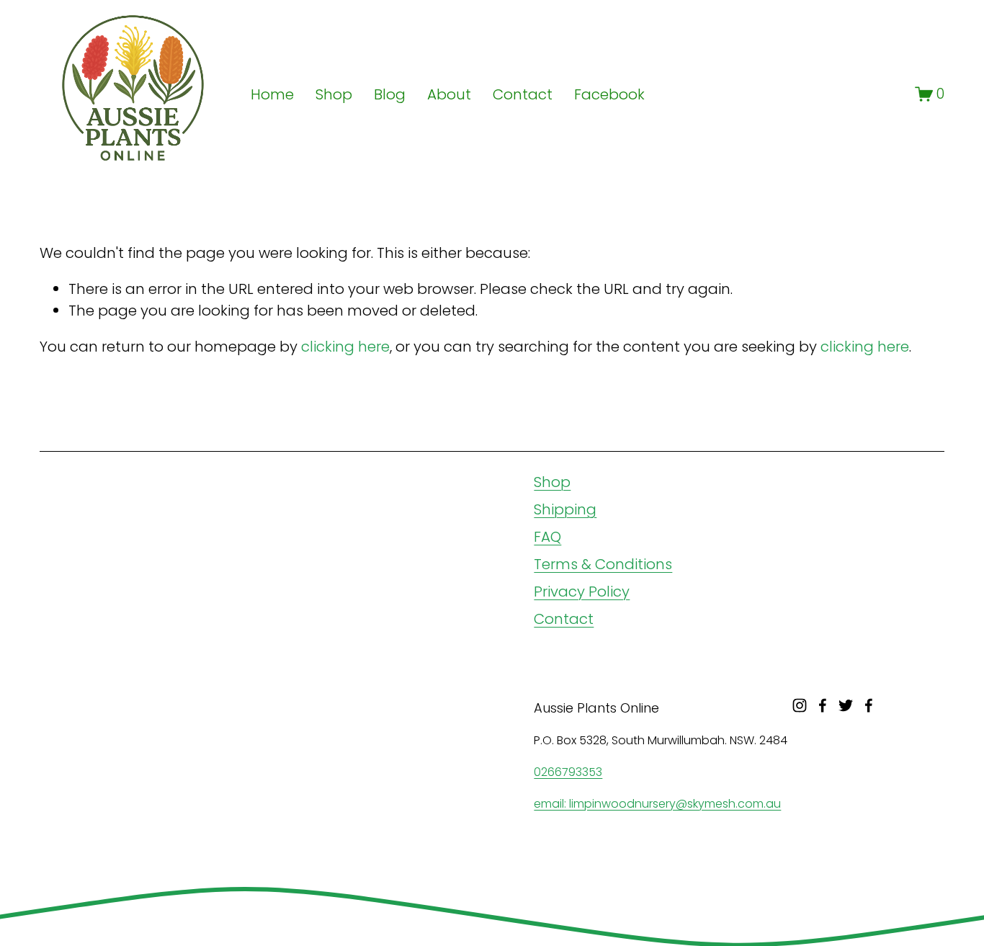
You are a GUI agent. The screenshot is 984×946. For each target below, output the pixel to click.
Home (272, 94)
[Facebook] (822, 705)
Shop (552, 482)
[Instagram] (799, 705)
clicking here (345, 346)
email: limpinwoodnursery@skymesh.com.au (657, 803)
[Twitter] (845, 705)
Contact (523, 94)
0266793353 (568, 772)
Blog (390, 94)
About (449, 94)
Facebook (609, 94)
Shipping (565, 509)
